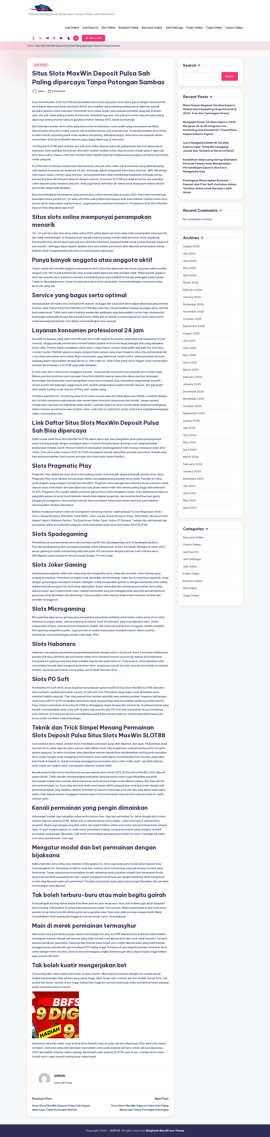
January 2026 (192, 297)
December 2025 (193, 304)
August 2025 (191, 333)
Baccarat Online (193, 537)
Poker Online (191, 573)
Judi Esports (191, 552)
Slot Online (190, 588)
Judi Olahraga (192, 559)
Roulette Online (192, 581)
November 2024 (193, 398)
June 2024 (189, 435)
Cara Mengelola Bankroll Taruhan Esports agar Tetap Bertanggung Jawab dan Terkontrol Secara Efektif (208, 146)
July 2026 (189, 253)
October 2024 (192, 406)
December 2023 (193, 478)
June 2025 (189, 348)
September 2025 (194, 326)
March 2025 (191, 369)
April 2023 (190, 507)
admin (59, 1075)
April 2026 (190, 275)
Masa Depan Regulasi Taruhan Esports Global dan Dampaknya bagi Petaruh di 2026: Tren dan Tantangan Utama (210, 109)
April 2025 (190, 362)
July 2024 (189, 427)
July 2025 (189, 340)
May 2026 (189, 268)
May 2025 (189, 355)
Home (30, 45)
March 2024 (191, 457)
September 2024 (194, 413)
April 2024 (190, 449)
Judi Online (41, 65)
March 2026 (191, 282)
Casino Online (192, 544)
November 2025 (193, 311)
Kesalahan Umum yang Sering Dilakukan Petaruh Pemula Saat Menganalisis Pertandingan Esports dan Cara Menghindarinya (210, 165)
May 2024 (189, 442)
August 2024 (191, 420)
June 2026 (189, 261)
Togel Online (191, 595)
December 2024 (193, 391)
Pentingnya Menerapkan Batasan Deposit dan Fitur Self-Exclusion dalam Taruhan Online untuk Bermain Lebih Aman (209, 186)
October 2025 (192, 319)
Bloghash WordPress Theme (165, 1130)
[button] (93, 38)
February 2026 (192, 290)
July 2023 (189, 486)
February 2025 (192, 377)
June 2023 (189, 493)
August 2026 (191, 246)
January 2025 (192, 384)
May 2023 (189, 500)
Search (189, 65)
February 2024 (192, 464)
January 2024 (192, 471)
